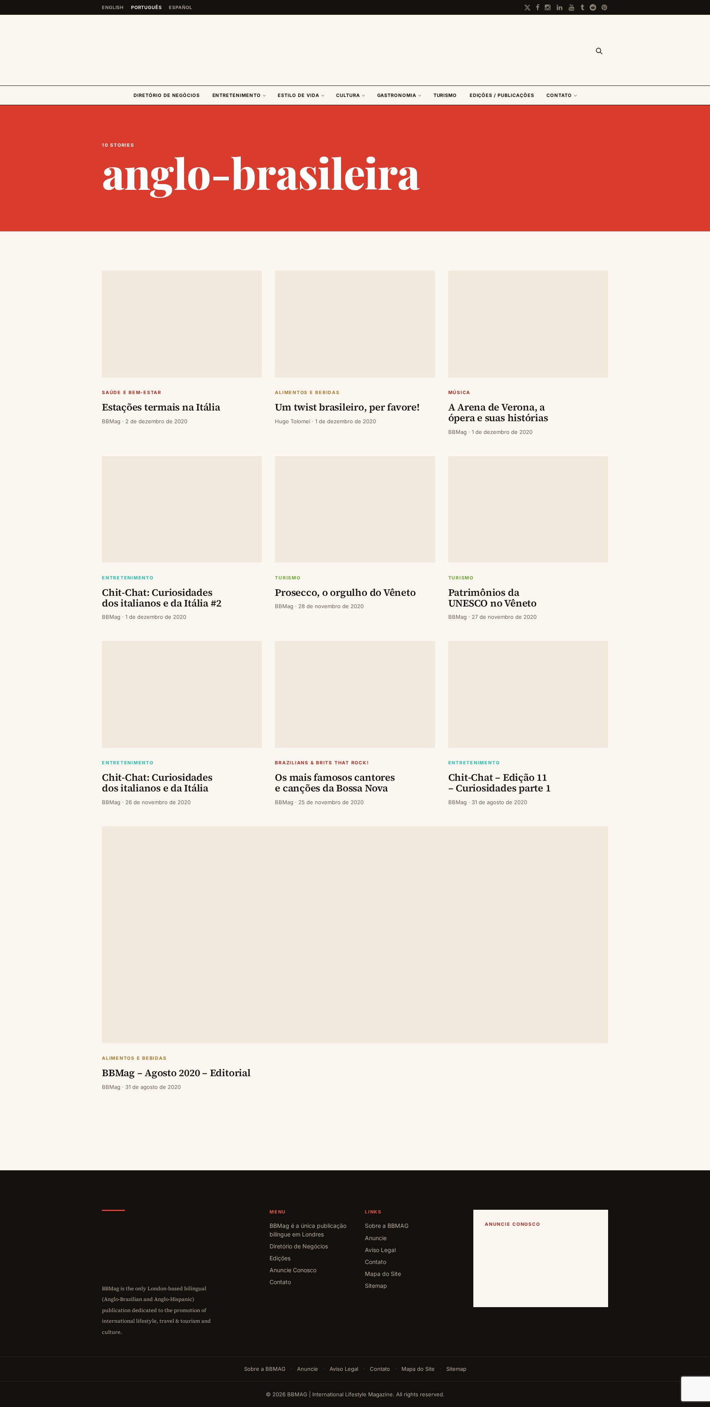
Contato (559, 95)
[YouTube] (572, 7)
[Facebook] (537, 7)
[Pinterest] (605, 7)
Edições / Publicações (502, 95)
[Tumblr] (582, 7)
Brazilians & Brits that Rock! (322, 763)
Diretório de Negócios (167, 95)
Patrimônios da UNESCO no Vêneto (492, 598)
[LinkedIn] (560, 7)
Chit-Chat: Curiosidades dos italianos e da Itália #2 (161, 598)
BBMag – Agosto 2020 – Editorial (176, 1072)
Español (180, 7)
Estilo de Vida (298, 95)
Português (146, 7)
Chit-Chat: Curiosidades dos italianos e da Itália (157, 782)
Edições (280, 1258)
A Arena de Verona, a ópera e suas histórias (498, 412)
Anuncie (376, 1237)
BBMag (111, 421)
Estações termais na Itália (161, 407)
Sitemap (376, 1285)
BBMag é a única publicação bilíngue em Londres (308, 1229)
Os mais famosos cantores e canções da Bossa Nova (334, 782)
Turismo (445, 95)
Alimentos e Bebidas (307, 392)
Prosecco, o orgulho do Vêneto (345, 592)
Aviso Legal (380, 1249)
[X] (527, 8)
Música (459, 392)
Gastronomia (396, 95)
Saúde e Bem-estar (131, 392)
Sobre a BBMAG (386, 1225)
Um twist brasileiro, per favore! (347, 407)
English (113, 7)
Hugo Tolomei (292, 421)
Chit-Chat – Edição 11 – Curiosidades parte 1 (499, 782)
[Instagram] (548, 7)
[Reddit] (593, 7)
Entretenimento (236, 95)
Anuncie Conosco (293, 1269)
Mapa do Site (383, 1273)
